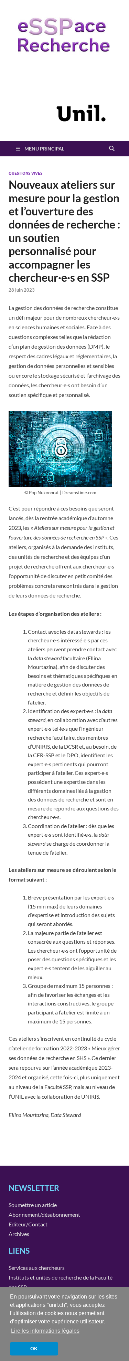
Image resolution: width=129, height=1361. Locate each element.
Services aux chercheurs (37, 1267)
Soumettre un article (33, 1205)
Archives (19, 1234)
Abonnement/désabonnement (44, 1214)
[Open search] (112, 149)
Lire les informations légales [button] (45, 1331)
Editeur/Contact (28, 1224)
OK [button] (33, 1348)
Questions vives (25, 173)
